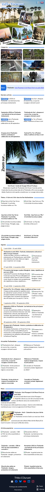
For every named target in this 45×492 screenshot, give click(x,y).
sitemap (41, 489)
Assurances (18, 490)
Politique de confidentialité (18, 487)
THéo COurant (22, 477)
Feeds (41, 486)
